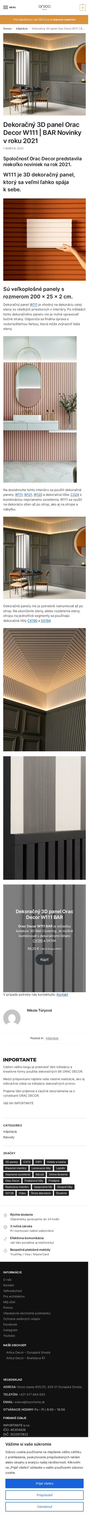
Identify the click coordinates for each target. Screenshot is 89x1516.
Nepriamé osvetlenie (17, 1174)
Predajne (54, 1180)
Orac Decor (12, 1180)
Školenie (61, 1193)
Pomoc (8, 1307)
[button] (82, 8)
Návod (40, 1174)
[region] (44, 1476)
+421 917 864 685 (32, 1394)
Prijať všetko (44, 1483)
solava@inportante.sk (29, 1402)
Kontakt (62, 994)
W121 (28, 495)
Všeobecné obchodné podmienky (27, 1313)
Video (22, 1193)
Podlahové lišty (34, 1180)
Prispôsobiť (44, 1495)
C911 (39, 1162)
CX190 (32, 621)
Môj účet (9, 1302)
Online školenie (58, 1174)
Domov (7, 28)
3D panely (11, 1162)
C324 (74, 495)
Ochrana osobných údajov (21, 1319)
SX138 (9, 1193)
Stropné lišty (64, 1186)
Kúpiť (44, 959)
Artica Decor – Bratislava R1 (25, 1358)
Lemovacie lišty (41, 1168)
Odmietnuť (44, 1506)
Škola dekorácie (41, 1193)
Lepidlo (60, 1168)
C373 (26, 1162)
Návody (8, 1137)
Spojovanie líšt (43, 1186)
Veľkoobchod (12, 1291)
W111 (33, 305)
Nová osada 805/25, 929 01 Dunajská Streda (49, 1387)
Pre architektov (14, 1296)
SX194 (46, 621)
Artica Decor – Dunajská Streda (28, 1352)
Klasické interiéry (15, 1168)
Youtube (9, 1335)
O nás (7, 1279)
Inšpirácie (22, 28)
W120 (38, 495)
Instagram (10, 1330)
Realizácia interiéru (17, 1186)
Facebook (10, 1324)
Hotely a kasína (56, 1162)
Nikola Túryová (39, 1010)
